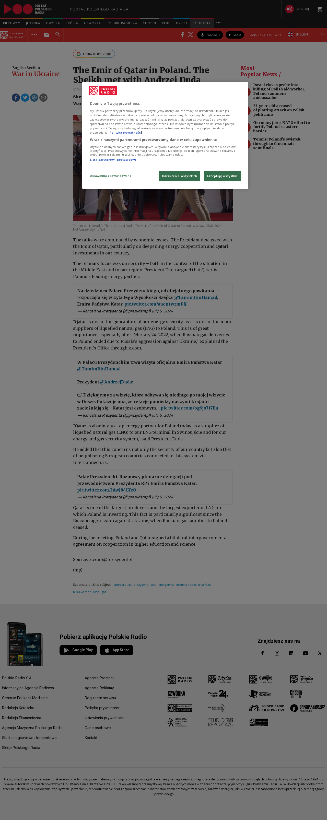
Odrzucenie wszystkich (179, 176)
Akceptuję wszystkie (222, 176)
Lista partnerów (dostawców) (113, 159)
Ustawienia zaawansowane (111, 176)
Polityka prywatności (126, 132)
